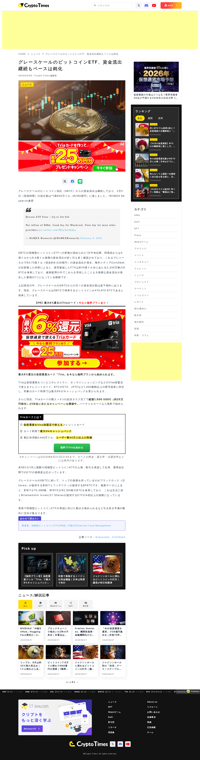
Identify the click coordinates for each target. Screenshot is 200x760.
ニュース (36, 54)
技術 (136, 328)
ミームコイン (141, 295)
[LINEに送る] (80, 181)
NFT (136, 228)
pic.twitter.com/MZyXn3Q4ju (57, 230)
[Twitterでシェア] (64, 181)
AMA (137, 215)
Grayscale (102, 537)
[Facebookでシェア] (72, 181)
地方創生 (139, 322)
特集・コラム (141, 335)
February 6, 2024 (91, 238)
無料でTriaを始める (71, 447)
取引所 (138, 315)
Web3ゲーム (141, 241)
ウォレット (140, 268)
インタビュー (141, 261)
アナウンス (140, 248)
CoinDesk (118, 537)
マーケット (140, 288)
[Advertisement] (100, 30)
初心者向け (140, 308)
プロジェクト (141, 281)
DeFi (137, 221)
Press (137, 235)
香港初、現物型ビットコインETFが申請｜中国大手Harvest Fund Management (66, 525)
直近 (140, 118)
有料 (160, 118)
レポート (139, 301)
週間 (150, 118)
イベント (139, 255)
